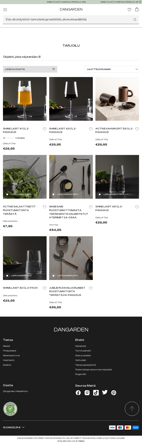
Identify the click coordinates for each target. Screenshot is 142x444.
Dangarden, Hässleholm (15, 391)
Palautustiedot (83, 355)
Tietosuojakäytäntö (85, 365)
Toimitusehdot (83, 350)
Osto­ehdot (80, 346)
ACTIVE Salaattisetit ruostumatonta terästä (19, 210)
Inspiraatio (8, 360)
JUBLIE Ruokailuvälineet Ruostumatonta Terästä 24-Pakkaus (67, 291)
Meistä (6, 346)
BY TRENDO (79, 441)
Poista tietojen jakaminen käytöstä (93, 369)
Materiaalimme (11, 355)
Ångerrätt (80, 374)
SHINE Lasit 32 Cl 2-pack (20, 287)
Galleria (7, 365)
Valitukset (80, 360)
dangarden (71, 9)
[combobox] (71, 19)
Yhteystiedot (9, 350)
